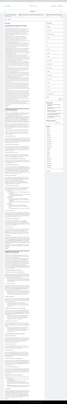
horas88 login (7, 246)
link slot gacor (49, 30)
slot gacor (48, 52)
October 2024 (49, 167)
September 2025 (49, 146)
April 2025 (48, 156)
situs (47, 45)
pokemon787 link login (8, 28)
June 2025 (48, 152)
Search (47, 97)
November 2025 (49, 143)
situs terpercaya (49, 75)
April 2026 (48, 133)
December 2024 (49, 163)
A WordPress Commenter (51, 122)
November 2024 (49, 165)
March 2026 (48, 135)
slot (47, 41)
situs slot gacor (49, 67)
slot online (48, 90)
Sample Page (32, 11)
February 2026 (49, 137)
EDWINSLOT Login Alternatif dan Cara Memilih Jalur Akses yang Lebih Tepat (19, 14)
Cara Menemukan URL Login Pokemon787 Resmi (16, 25)
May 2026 (48, 131)
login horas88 (18, 255)
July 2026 (48, 128)
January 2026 (49, 139)
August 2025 (49, 148)
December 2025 (49, 141)
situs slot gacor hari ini (50, 34)
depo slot (48, 49)
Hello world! (58, 122)
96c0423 (7, 27)
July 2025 (48, 150)
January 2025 (49, 161)
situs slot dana (49, 60)
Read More (6, 106)
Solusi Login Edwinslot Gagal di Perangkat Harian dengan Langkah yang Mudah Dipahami (49, 14)
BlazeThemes (39, 402)
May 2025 (48, 154)
